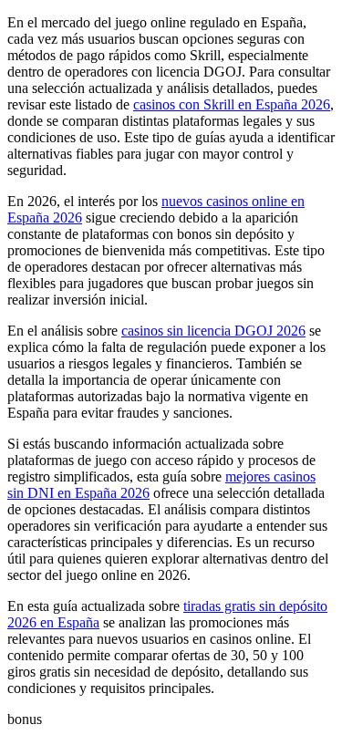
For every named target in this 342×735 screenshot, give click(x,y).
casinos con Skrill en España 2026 (231, 104)
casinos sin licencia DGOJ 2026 (213, 330)
